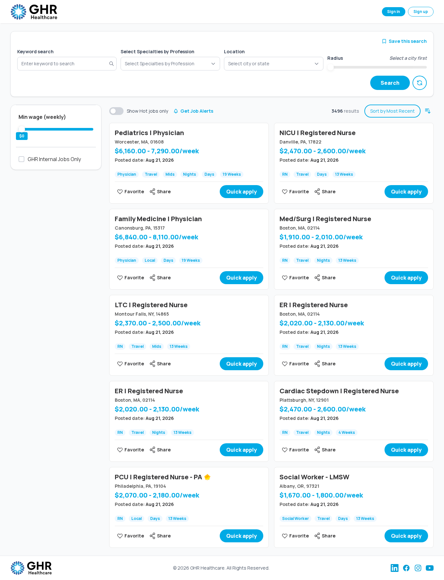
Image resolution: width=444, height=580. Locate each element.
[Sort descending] (428, 111)
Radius (335, 58)
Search (390, 82)
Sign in (393, 11)
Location (234, 51)
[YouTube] (430, 568)
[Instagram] (418, 568)
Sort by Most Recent (392, 111)
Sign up (420, 11)
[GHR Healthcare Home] (33, 12)
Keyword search (35, 51)
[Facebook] (406, 568)
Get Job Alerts (196, 111)
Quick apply (241, 191)
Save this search (408, 41)
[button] (273, 63)
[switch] (116, 111)
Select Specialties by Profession (157, 51)
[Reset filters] (419, 83)
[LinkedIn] (394, 568)
